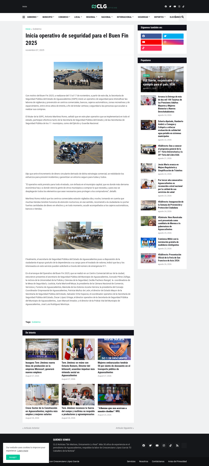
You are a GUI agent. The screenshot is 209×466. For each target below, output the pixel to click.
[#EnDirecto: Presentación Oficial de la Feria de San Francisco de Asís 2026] (148, 258)
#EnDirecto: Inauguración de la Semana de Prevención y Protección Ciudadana (170, 204)
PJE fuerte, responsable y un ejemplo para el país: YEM (161, 82)
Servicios (131, 461)
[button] (24, 17)
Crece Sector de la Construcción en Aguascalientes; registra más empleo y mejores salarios (42, 411)
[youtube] (175, 6)
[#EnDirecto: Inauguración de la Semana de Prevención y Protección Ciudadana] (148, 205)
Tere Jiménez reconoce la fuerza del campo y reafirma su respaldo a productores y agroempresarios (78, 411)
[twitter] (170, 6)
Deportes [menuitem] (159, 17)
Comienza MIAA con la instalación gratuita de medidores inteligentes (168, 242)
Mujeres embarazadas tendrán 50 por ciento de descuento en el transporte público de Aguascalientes (114, 367)
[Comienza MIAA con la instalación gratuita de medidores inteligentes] (148, 243)
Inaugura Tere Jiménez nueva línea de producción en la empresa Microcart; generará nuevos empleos (40, 367)
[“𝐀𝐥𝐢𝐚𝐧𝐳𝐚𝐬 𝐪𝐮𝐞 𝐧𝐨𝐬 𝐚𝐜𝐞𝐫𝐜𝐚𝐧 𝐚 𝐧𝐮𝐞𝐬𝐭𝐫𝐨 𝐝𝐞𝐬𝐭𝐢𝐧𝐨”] (114, 394)
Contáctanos (158, 461)
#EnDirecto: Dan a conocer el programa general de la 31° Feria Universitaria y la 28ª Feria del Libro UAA (170, 150)
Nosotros (143, 461)
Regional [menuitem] (90, 17)
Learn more (22, 450)
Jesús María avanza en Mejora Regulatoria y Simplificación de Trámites (170, 167)
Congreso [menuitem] (63, 17)
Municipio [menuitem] (47, 17)
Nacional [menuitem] (106, 17)
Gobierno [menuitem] (31, 17)
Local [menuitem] (77, 17)
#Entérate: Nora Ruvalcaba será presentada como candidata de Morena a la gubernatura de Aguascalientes (170, 223)
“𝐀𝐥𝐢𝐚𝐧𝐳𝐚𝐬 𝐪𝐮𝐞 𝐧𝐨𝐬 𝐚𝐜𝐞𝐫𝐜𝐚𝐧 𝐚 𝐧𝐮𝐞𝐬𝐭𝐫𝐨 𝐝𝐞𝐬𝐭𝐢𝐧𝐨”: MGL (112, 410)
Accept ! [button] (13, 457)
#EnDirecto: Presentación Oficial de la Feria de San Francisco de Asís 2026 (169, 257)
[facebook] (166, 6)
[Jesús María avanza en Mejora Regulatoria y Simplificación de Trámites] (148, 168)
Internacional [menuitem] (124, 17)
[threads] (173, 48)
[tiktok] (183, 6)
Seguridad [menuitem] (143, 17)
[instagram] (179, 6)
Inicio (24, 7)
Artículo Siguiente (124, 428)
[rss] (177, 445)
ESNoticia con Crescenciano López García (59, 461)
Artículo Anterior (31, 428)
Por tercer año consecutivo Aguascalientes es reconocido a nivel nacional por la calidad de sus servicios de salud (170, 186)
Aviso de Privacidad (177, 461)
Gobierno (37, 29)
